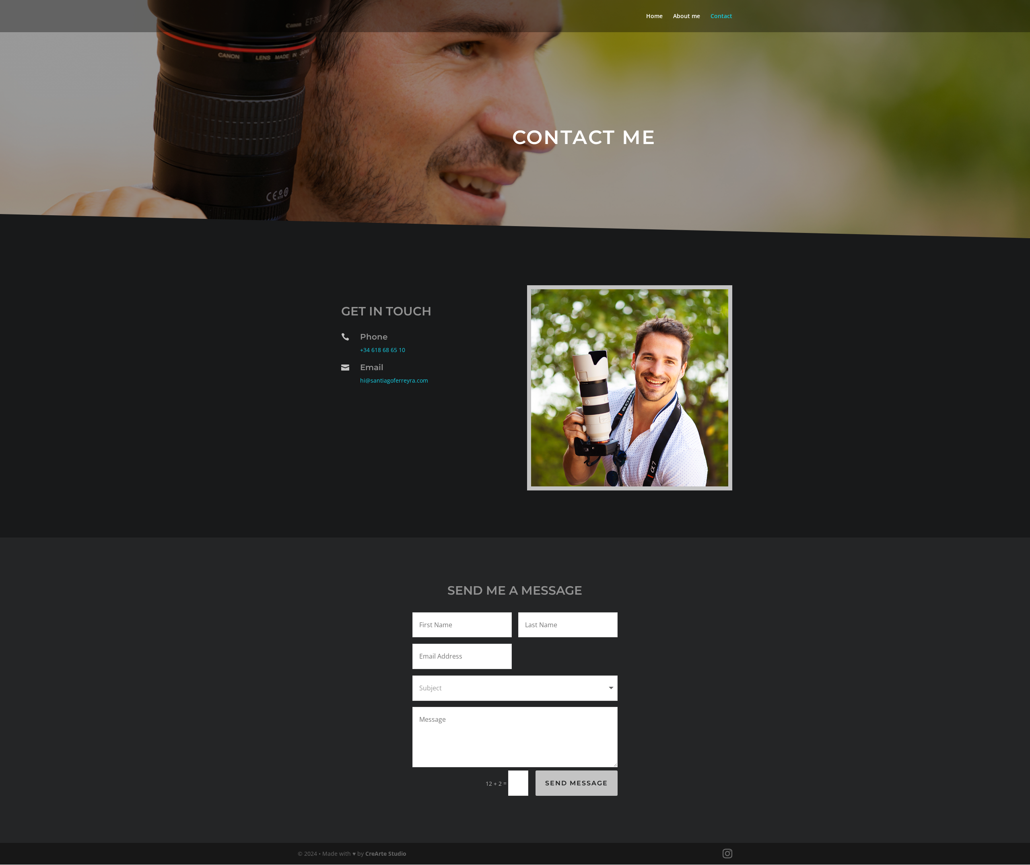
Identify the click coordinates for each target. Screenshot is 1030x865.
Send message (576, 783)
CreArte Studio (385, 853)
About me (686, 16)
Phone (373, 337)
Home (654, 16)
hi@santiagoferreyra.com (394, 380)
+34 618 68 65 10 (382, 350)
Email (371, 367)
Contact (721, 16)
